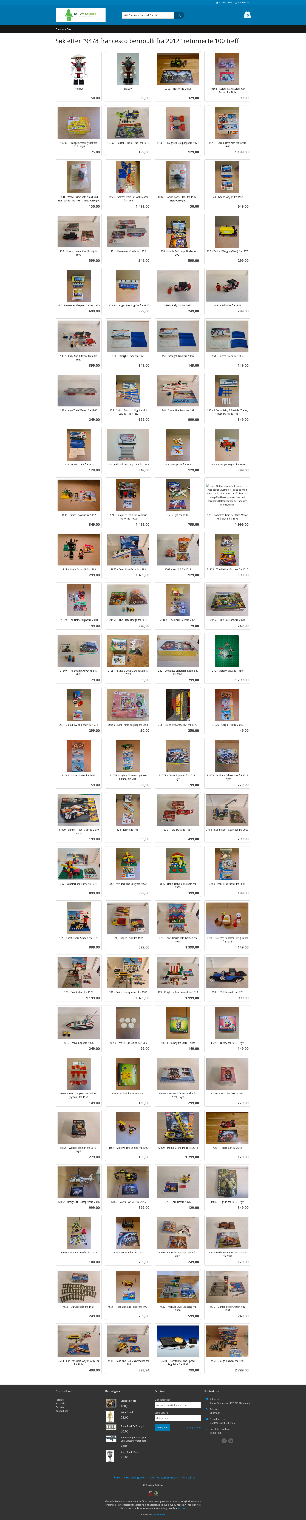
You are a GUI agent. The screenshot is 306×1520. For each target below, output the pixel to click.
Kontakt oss (62, 1410)
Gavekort (61, 1407)
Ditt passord (161, 1412)
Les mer (182, 1508)
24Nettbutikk (159, 1514)
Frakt (117, 1477)
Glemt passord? (193, 1427)
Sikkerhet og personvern (163, 1477)
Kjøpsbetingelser (134, 1477)
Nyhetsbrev (188, 1477)
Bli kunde (60, 1403)
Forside (60, 29)
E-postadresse (163, 1399)
